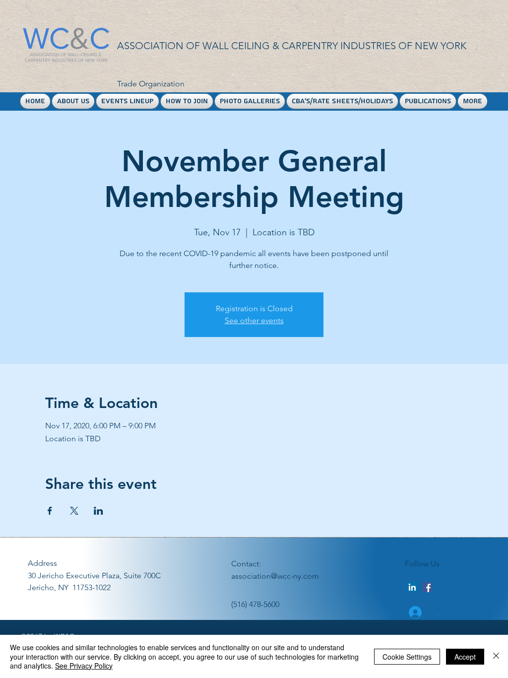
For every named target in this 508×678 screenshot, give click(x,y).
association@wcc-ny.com (275, 576)
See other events (254, 320)
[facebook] (427, 587)
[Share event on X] (74, 511)
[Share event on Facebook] (50, 511)
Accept (465, 657)
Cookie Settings (407, 657)
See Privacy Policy (84, 666)
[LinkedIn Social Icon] (412, 587)
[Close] (496, 656)
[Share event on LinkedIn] (98, 511)
